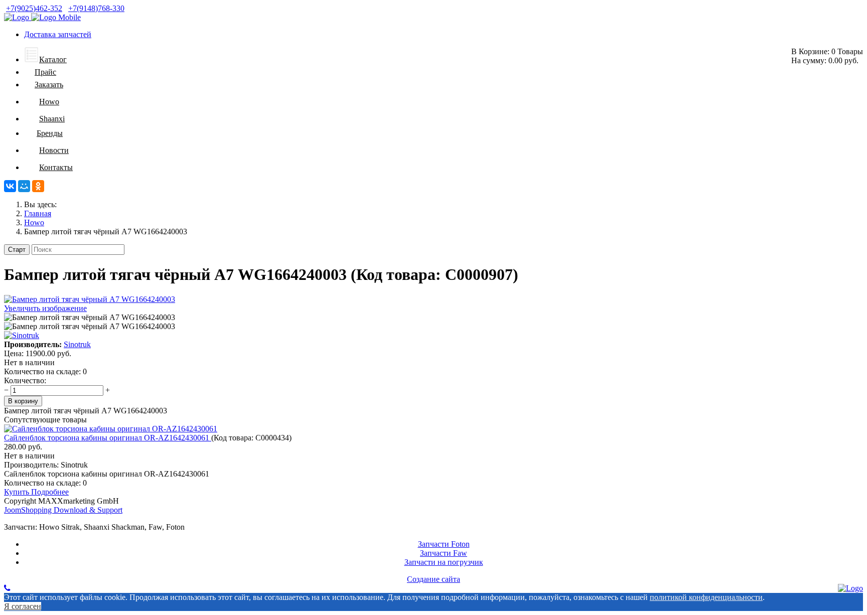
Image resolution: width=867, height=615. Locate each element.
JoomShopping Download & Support (63, 510)
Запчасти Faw (443, 553)
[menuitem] (45, 59)
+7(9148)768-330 (96, 8)
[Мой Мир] (24, 186)
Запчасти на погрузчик (443, 562)
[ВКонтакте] (10, 186)
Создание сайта (433, 579)
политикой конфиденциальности (706, 597)
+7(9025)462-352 (34, 8)
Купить (17, 492)
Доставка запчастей (57, 34)
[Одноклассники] (38, 186)
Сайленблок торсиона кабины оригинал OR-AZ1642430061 (107, 437)
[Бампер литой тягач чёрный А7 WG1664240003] (89, 317)
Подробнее (50, 492)
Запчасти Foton (444, 544)
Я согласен (22, 606)
